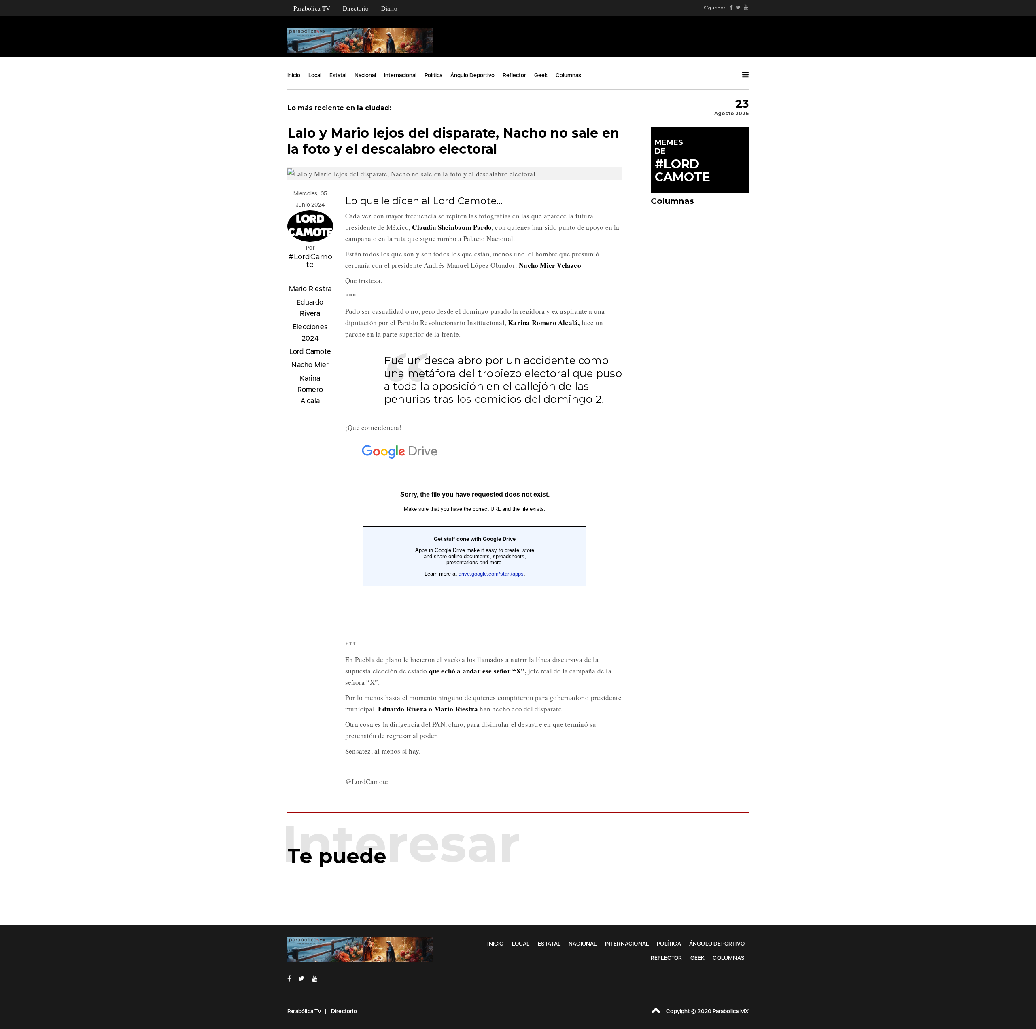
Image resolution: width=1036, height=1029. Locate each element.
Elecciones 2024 (310, 332)
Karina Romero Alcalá (310, 389)
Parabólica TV (312, 8)
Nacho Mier (310, 364)
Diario (389, 8)
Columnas (568, 75)
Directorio (356, 8)
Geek (541, 75)
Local (314, 75)
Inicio (293, 75)
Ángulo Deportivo (472, 75)
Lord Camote (310, 351)
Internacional (400, 75)
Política (433, 75)
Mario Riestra (310, 288)
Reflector (514, 75)
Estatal (337, 75)
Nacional (365, 75)
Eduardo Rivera (310, 308)
